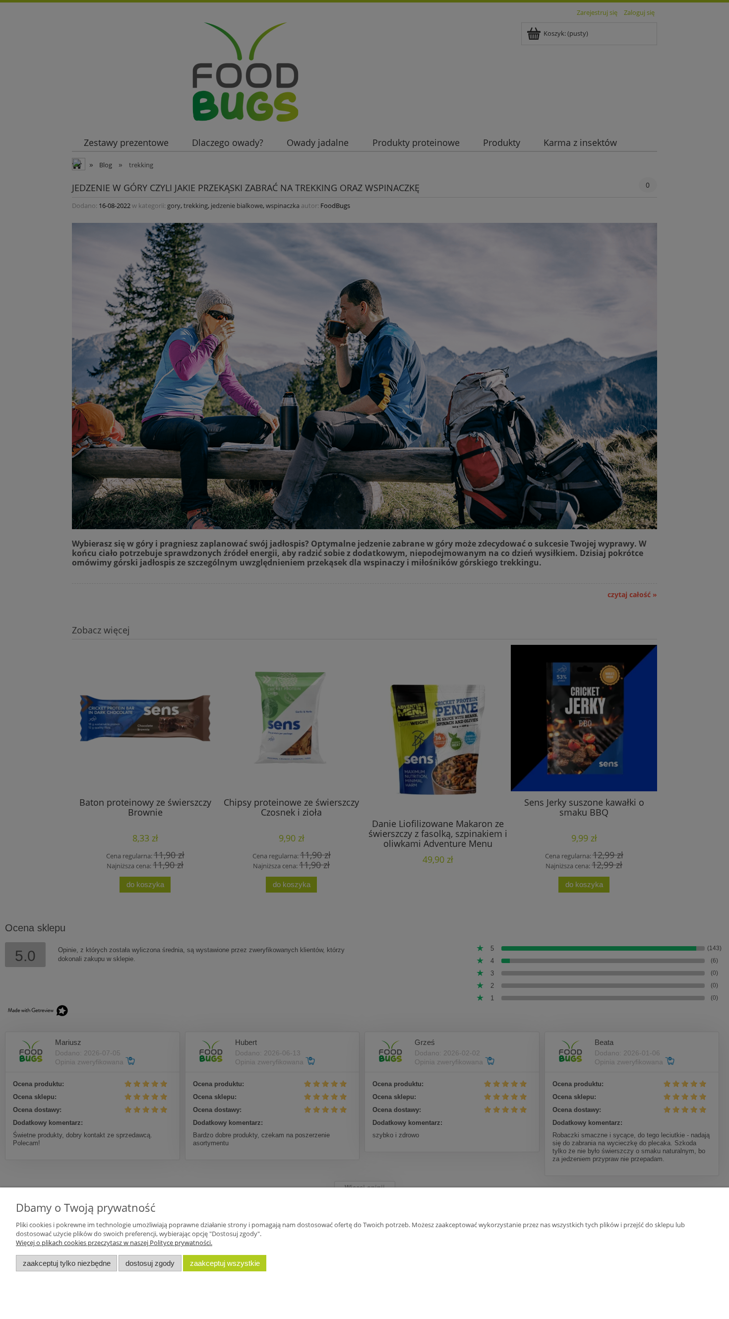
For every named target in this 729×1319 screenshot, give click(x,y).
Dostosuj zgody (150, 1263)
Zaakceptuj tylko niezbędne (67, 1263)
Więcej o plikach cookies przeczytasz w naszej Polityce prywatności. (114, 1242)
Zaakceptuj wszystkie (225, 1263)
